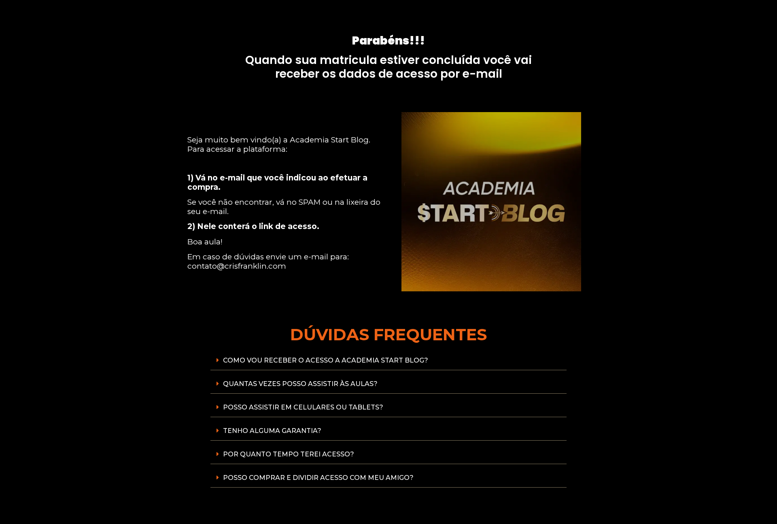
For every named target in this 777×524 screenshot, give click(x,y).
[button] (388, 360)
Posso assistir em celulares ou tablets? (303, 407)
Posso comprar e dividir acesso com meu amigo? (318, 478)
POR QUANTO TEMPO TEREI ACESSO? (288, 454)
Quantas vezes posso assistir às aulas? (300, 384)
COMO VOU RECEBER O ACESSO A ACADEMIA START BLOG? (325, 360)
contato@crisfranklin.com (236, 266)
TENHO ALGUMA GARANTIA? (272, 431)
